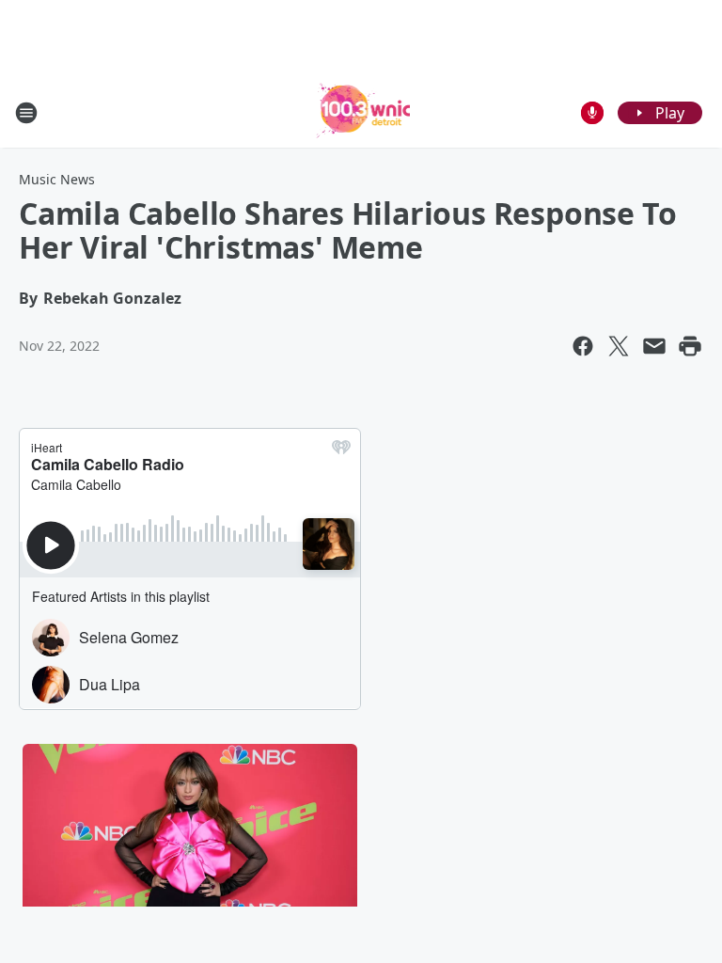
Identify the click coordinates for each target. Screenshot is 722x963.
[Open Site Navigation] (26, 113)
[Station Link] (361, 112)
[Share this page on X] (618, 346)
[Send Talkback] (592, 113)
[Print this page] (690, 346)
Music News (57, 179)
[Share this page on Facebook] (583, 346)
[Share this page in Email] (654, 346)
